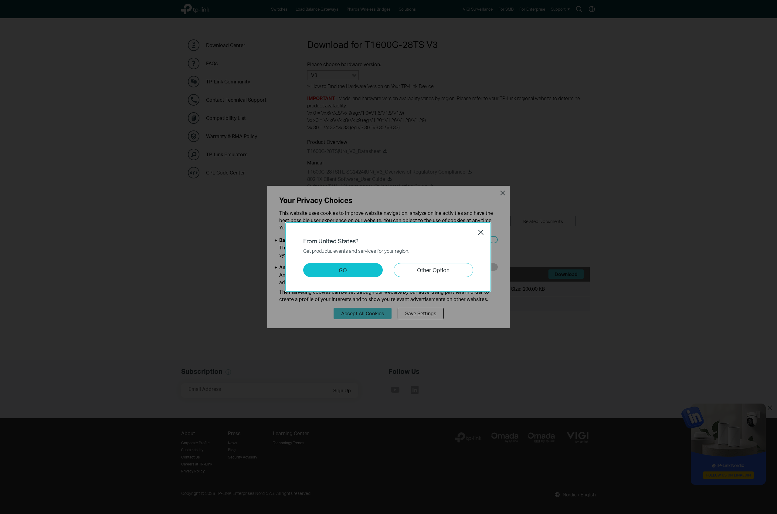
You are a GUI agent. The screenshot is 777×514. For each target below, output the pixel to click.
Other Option (433, 269)
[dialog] (388, 257)
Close (481, 232)
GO (343, 269)
